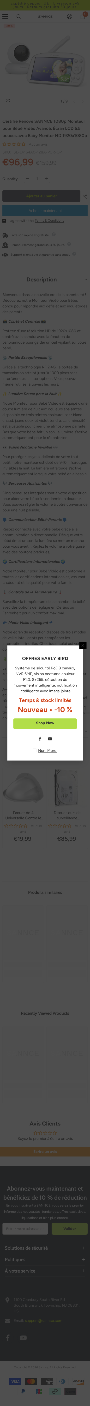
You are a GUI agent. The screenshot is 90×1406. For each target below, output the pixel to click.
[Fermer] (82, 645)
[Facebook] (40, 739)
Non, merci (47, 750)
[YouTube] (50, 739)
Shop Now (45, 723)
